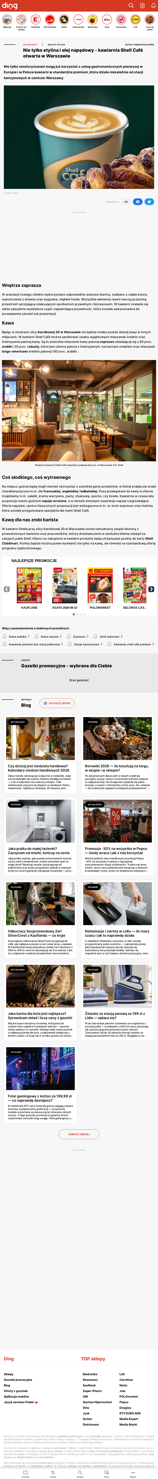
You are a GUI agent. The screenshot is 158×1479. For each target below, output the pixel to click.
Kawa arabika (17, 636)
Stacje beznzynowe (86, 644)
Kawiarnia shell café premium (132, 644)
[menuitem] (25, 1474)
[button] (131, 5)
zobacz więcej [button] (79, 1134)
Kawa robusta (50, 636)
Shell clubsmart (109, 636)
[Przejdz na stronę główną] (10, 6)
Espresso (79, 636)
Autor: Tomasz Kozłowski (139, 44)
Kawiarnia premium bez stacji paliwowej (34, 644)
